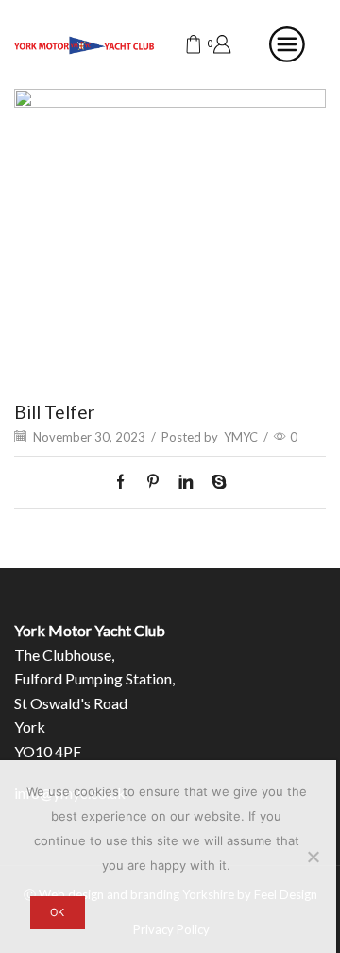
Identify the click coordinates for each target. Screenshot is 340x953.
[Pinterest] (153, 482)
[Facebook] (125, 482)
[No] (312, 856)
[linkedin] (185, 482)
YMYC (241, 436)
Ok (57, 912)
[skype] (214, 482)
